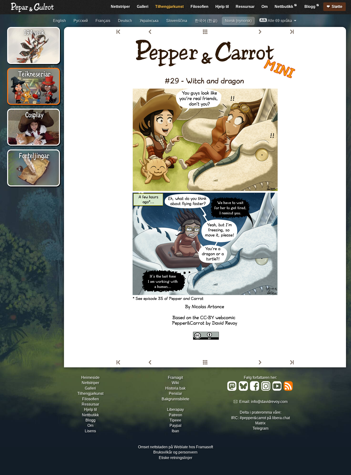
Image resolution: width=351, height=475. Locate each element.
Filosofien (199, 7)
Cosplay (34, 114)
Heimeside (90, 377)
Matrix (260, 423)
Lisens (90, 431)
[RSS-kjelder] (288, 389)
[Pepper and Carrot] (32, 11)
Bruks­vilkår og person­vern (175, 452)
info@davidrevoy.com (269, 402)
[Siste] (291, 32)
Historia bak (175, 388)
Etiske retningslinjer (175, 458)
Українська (149, 21)
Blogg (310, 7)
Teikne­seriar (34, 73)
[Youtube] (277, 389)
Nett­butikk (284, 7)
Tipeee (175, 420)
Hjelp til (222, 7)
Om (264, 7)
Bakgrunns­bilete (175, 399)
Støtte (337, 7)
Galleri (142, 7)
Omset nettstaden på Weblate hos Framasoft (175, 447)
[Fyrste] (118, 32)
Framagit (175, 377)
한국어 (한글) (206, 21)
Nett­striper (120, 7)
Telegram (260, 428)
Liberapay (175, 409)
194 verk (34, 32)
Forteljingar (34, 155)
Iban (175, 431)
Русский (81, 21)
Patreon (175, 415)
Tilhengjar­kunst (169, 7)
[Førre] (150, 32)
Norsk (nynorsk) (238, 21)
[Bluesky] (244, 389)
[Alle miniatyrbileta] (205, 32)
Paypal (175, 425)
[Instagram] (266, 389)
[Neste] (260, 32)
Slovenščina (176, 21)
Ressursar (245, 7)
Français (103, 21)
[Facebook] (255, 389)
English (59, 21)
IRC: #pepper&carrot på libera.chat (260, 418)
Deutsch (125, 21)
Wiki (175, 383)
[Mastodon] (232, 389)
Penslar (175, 393)
